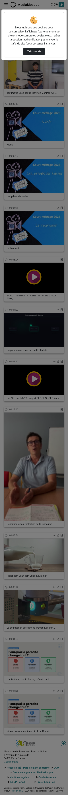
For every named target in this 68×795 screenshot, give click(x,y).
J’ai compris (34, 51)
